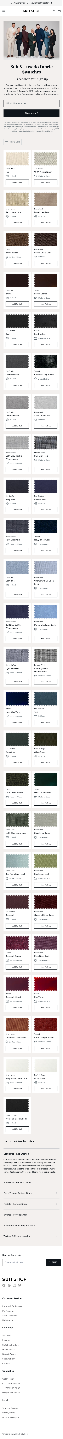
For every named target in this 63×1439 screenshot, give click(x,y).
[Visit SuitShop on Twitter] (19, 1283)
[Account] (54, 11)
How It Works (8, 1348)
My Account (7, 1309)
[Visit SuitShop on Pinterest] (9, 1283)
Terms (50, 131)
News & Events (9, 1352)
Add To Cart (17, 182)
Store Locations (9, 1314)
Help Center (8, 1318)
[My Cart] (60, 11)
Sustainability (8, 1357)
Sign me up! (31, 113)
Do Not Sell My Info (11, 1415)
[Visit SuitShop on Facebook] (3, 1283)
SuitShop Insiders (10, 1343)
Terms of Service (10, 1406)
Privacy (44, 131)
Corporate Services (11, 1381)
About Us (6, 1333)
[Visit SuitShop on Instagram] (14, 1283)
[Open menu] (3, 11)
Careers (6, 1362)
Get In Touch (8, 1377)
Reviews (6, 1338)
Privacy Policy (8, 1411)
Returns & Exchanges (12, 1304)
